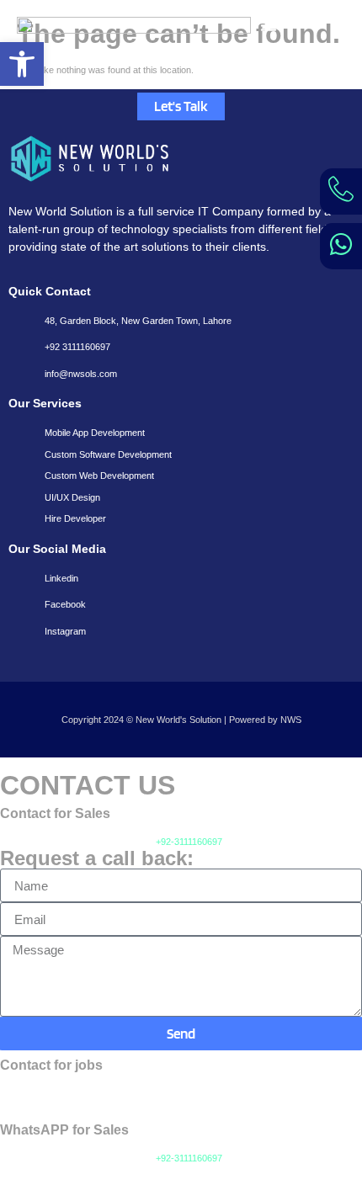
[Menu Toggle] (268, 25)
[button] (22, 64)
